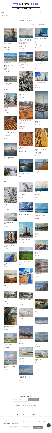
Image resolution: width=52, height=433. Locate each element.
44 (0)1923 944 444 (27, 414)
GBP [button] (2, 12)
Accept (38, 427)
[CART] (12, 13)
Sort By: (34, 24)
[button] (21, 13)
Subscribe (33, 399)
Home (3, 15)
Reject (26, 427)
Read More (13, 427)
